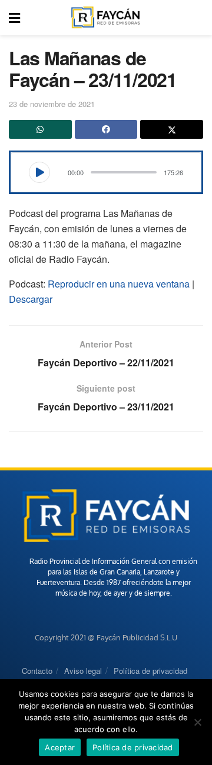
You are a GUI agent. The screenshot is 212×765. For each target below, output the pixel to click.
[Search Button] (196, 17)
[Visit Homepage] (105, 17)
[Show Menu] (14, 17)
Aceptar (60, 747)
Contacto (37, 670)
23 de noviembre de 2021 (52, 103)
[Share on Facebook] (106, 129)
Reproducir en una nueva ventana (119, 283)
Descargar (30, 299)
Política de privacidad (150, 670)
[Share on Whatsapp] (40, 129)
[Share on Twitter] (171, 129)
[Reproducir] (39, 172)
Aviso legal (83, 670)
